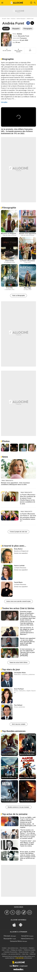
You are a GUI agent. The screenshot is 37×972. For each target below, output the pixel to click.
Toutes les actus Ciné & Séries (18, 662)
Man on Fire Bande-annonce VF (28, 754)
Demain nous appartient (27, 233)
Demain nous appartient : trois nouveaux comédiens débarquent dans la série (15, 483)
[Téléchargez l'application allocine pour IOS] (15, 925)
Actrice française (21, 18)
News (5, 457)
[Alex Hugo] (27, 275)
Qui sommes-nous (13, 948)
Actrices (13, 18)
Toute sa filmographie (18, 295)
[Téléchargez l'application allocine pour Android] (22, 925)
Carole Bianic (18, 582)
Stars (8, 18)
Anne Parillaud (19, 689)
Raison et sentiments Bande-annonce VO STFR (10, 754)
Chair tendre (9, 260)
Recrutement (23, 948)
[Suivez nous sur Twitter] (13, 912)
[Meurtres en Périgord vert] (9, 221)
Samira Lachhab (19, 565)
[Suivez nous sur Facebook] (7, 912)
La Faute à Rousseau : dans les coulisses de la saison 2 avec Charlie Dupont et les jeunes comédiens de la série (28, 499)
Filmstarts (7, 936)
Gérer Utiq (25, 954)
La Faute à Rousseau (27, 260)
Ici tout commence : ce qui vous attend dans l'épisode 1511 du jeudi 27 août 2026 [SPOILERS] (27, 652)
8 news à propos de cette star (18, 531)
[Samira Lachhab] (7, 572)
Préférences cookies (29, 950)
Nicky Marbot (18, 549)
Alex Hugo (27, 288)
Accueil (4, 18)
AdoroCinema (25, 938)
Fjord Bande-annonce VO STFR (10, 777)
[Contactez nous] (29, 912)
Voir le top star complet (18, 724)
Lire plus (4, 102)
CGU (3, 950)
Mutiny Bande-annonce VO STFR (10, 800)
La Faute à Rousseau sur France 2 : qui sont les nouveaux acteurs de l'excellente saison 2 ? (28, 517)
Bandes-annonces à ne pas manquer (18, 807)
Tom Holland (18, 705)
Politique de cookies (16, 950)
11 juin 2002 (24, 40)
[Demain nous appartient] (27, 221)
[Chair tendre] (9, 248)
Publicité (31, 948)
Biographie (8, 59)
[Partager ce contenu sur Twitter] (32, 23)
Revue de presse (24, 952)
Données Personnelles (10, 952)
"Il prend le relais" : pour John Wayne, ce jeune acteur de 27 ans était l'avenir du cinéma (28, 843)
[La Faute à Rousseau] (27, 248)
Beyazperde (8, 938)
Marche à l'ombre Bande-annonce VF (28, 777)
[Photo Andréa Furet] (5, 448)
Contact (4, 948)
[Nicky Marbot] (7, 555)
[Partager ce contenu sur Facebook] (28, 23)
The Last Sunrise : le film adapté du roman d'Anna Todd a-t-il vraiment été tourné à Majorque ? (27, 631)
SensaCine (25, 936)
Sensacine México (16, 941)
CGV (7, 950)
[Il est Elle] (9, 275)
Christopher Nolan (20, 672)
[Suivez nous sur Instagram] (18, 912)
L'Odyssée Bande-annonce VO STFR (28, 800)
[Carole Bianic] (7, 589)
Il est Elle (9, 288)
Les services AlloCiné (14, 954)
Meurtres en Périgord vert (9, 233)
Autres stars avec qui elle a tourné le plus (18, 601)
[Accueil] (17, 2)
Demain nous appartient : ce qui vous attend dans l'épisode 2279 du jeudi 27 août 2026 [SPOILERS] (27, 642)
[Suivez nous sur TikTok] (24, 912)
